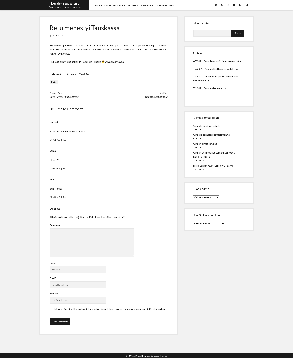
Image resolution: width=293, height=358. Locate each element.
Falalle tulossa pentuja (156, 96)
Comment (55, 225)
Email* (53, 278)
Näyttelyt (84, 73)
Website (54, 293)
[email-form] (246, 5)
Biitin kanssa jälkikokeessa (64, 96)
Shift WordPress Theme (137, 356)
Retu (53, 82)
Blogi (171, 5)
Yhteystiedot (161, 5)
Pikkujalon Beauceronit (64, 3)
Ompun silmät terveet (205, 143)
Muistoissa (146, 5)
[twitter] (216, 5)
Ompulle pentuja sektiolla (206, 125)
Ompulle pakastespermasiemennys (211, 134)
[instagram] (228, 5)
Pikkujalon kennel (103, 5)
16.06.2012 (57, 35)
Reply (65, 140)
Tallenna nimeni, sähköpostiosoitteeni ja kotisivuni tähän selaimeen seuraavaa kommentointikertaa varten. (109, 309)
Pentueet (132, 5)
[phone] (240, 5)
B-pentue (72, 73)
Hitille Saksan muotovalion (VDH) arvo (213, 165)
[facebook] (222, 5)
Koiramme (118, 5)
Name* (53, 262)
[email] (234, 5)
